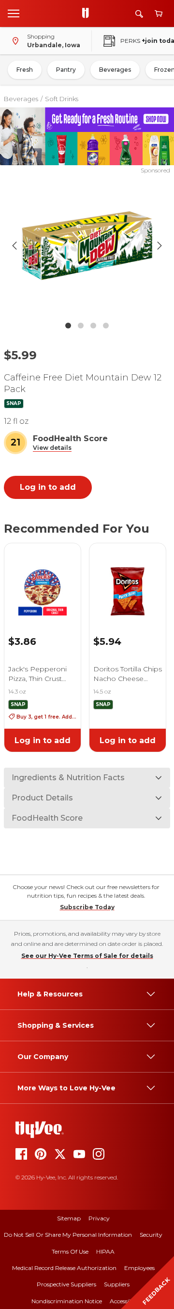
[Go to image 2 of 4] (80, 325)
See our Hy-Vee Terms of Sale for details (87, 955)
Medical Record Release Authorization (64, 1267)
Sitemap (69, 1218)
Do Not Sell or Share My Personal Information (68, 1234)
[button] (52, 448)
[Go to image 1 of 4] (68, 325)
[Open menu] (13, 13)
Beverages (115, 69)
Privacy (99, 1218)
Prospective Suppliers (66, 1284)
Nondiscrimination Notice (66, 1301)
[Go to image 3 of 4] (93, 325)
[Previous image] (14, 245)
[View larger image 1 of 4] (87, 245)
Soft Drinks (61, 99)
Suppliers (117, 1284)
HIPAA (105, 1251)
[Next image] (159, 245)
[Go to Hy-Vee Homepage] (88, 13)
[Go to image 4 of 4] (106, 325)
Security (151, 1234)
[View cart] (158, 14)
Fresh (24, 69)
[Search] (139, 13)
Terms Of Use (70, 1251)
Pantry (66, 69)
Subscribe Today (87, 907)
